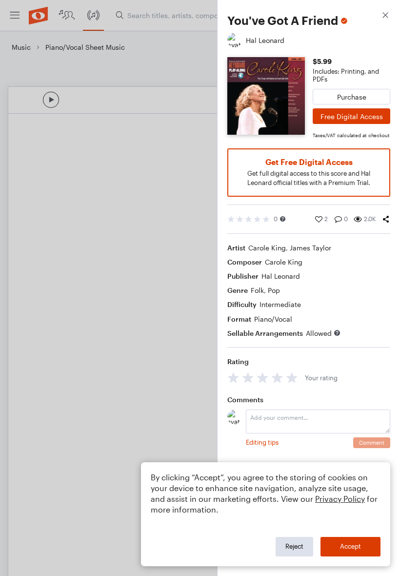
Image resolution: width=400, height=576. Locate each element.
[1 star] (233, 377)
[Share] (385, 219)
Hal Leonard (280, 276)
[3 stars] (263, 377)
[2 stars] (248, 377)
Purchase (351, 97)
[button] (283, 219)
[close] (385, 16)
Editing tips (262, 442)
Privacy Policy (340, 498)
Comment (371, 442)
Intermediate (280, 304)
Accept (350, 546)
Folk (257, 290)
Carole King (267, 248)
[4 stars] (277, 377)
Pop (274, 290)
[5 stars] (292, 377)
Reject (294, 546)
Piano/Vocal (273, 319)
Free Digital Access (351, 116)
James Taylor (310, 248)
